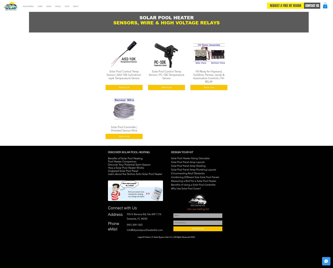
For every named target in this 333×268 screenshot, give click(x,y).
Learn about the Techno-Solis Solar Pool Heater (135, 174)
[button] (28, 6)
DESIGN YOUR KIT (182, 152)
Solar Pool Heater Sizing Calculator (190, 158)
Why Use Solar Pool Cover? (186, 188)
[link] (325, 5)
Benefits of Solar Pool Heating (125, 158)
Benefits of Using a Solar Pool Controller (193, 184)
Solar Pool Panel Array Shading (188, 165)
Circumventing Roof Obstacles (188, 173)
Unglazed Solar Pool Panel (123, 170)
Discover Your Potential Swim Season (129, 164)
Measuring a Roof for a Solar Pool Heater (194, 180)
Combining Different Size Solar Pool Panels (195, 177)
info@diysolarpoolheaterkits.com (145, 229)
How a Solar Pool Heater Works (126, 167)
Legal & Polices (144, 237)
